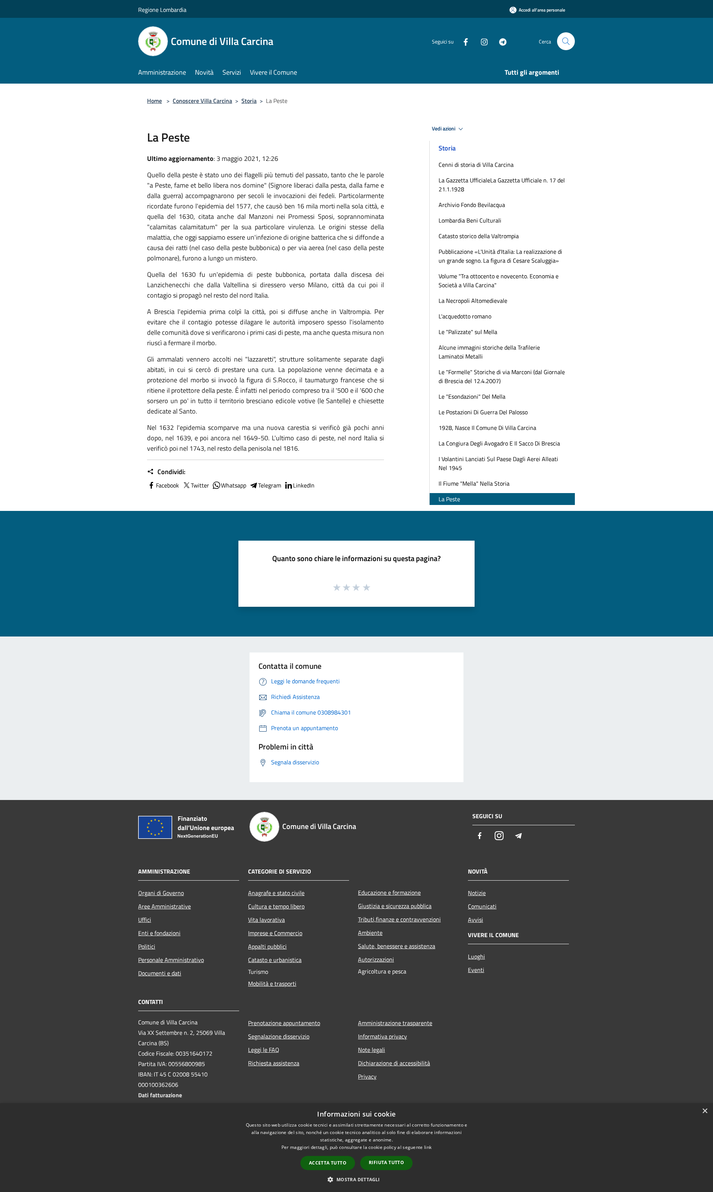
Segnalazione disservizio (278, 1036)
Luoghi (476, 956)
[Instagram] (481, 41)
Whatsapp (233, 485)
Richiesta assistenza (273, 1063)
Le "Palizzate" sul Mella (468, 331)
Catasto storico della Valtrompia (479, 235)
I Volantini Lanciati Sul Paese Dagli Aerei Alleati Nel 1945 (498, 463)
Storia (249, 100)
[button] (356, 1179)
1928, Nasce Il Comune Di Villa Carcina (487, 427)
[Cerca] (566, 41)
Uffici (144, 919)
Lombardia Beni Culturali (470, 220)
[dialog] (356, 1147)
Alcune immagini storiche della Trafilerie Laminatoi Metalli (489, 352)
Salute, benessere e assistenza (396, 946)
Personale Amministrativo (171, 959)
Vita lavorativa (266, 919)
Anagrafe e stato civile (276, 892)
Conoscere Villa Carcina (202, 100)
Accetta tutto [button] (327, 1163)
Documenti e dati (159, 973)
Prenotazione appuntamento (284, 1022)
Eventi (476, 969)
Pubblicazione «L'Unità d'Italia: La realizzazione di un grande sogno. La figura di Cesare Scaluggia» (500, 256)
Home (154, 100)
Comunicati (482, 906)
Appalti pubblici (267, 946)
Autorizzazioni (376, 959)
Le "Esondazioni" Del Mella (472, 396)
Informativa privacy (382, 1036)
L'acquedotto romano (465, 316)
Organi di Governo (161, 892)
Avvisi (475, 919)
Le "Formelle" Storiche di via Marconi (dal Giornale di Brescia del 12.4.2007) (502, 376)
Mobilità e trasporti (272, 983)
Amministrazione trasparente (395, 1022)
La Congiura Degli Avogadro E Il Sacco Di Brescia (499, 443)
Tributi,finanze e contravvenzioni (399, 919)
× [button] (704, 1111)
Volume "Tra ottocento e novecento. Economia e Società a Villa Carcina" (499, 280)
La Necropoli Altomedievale (473, 300)
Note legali (371, 1049)
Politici (146, 946)
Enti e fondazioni (159, 933)
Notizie (477, 892)
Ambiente (370, 932)
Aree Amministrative (164, 906)
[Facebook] (462, 41)
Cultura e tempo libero (276, 906)
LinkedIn (304, 485)
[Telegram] (499, 41)
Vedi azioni (444, 128)
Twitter (200, 485)
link (428, 1147)
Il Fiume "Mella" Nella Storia (474, 483)
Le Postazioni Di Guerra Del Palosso (483, 412)
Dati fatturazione (160, 1095)
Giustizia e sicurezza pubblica (395, 905)
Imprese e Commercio (275, 933)
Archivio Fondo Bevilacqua (472, 204)
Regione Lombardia (162, 9)
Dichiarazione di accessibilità (394, 1063)
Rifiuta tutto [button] (386, 1162)
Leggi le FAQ (263, 1049)
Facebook (167, 485)
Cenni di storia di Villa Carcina (476, 164)
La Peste (449, 499)
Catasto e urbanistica (275, 959)
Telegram (269, 485)
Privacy (367, 1076)
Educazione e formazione (389, 892)
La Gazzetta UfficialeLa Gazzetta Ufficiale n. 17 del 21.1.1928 (502, 185)
